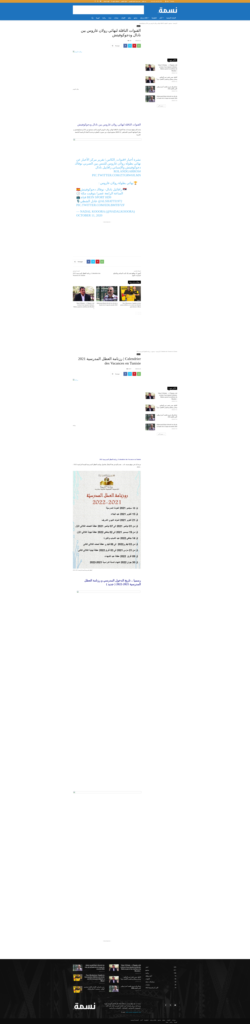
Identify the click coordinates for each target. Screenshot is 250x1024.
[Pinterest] (134, 46)
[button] (92, 18)
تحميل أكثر (160, 106)
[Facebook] (95, 1)
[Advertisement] (108, 9)
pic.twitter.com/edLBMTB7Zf (100, 205)
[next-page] (139, 313)
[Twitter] (98, 1)
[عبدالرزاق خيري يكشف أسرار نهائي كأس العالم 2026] (150, 89)
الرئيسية (175, 23)
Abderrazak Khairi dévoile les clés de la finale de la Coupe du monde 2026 (94, 967)
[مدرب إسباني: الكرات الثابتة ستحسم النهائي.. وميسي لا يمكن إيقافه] (77, 989)
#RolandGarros (127, 171)
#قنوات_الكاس (116, 159)
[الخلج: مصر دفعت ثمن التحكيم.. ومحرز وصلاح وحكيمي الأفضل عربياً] (150, 79)
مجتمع (170, 23)
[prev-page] (136, 313)
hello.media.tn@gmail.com (133, 1012)
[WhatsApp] (139, 46)
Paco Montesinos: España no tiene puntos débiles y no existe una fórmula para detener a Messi (130, 304)
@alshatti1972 (110, 201)
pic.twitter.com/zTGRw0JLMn (116, 175)
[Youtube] (100, 1)
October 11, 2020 (89, 215)
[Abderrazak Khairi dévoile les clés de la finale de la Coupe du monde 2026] (107, 293)
